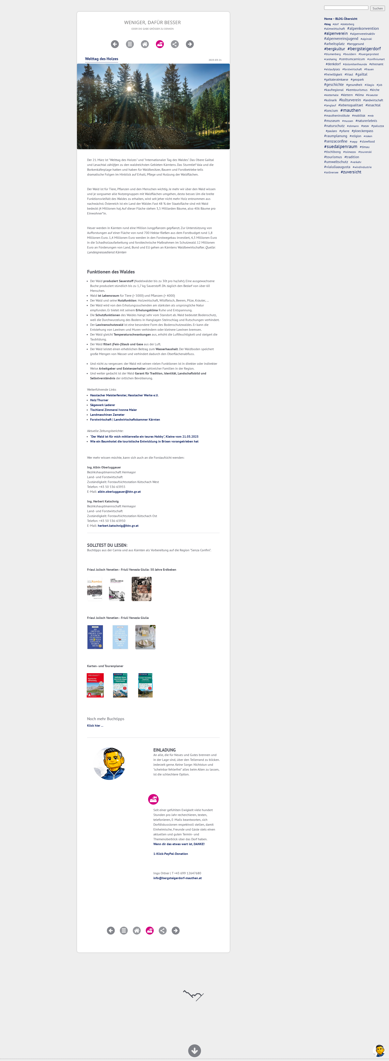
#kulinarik (330, 100)
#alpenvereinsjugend (341, 38)
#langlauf (330, 105)
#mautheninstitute (337, 115)
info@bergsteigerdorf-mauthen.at (177, 878)
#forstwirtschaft (352, 69)
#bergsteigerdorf (364, 48)
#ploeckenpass (362, 130)
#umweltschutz (336, 161)
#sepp (353, 141)
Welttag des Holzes (101, 58)
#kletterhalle (331, 95)
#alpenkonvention (363, 28)
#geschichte (334, 84)
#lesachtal (372, 105)
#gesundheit (354, 85)
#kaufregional (334, 90)
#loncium (331, 110)
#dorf (336, 24)
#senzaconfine (335, 141)
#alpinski (366, 39)
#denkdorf (333, 64)
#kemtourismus (357, 90)
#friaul (349, 74)
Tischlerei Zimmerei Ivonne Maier (113, 410)
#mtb (371, 115)
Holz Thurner (99, 400)
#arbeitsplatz (334, 43)
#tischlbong (332, 152)
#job (379, 85)
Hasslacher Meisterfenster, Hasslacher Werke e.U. (124, 395)
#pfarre (344, 131)
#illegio (369, 85)
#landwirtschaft (373, 100)
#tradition (351, 157)
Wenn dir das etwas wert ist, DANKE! (179, 844)
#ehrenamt (376, 64)
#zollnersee (331, 172)
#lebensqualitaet (350, 105)
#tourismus (333, 156)
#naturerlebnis (366, 120)
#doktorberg (347, 24)
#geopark (357, 79)
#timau (365, 147)
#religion (355, 136)
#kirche (374, 90)
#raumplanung (335, 135)
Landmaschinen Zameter (107, 415)
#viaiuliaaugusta (337, 166)
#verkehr (356, 162)
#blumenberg (332, 54)
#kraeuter (372, 95)
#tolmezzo (349, 152)
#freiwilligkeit (333, 74)
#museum (332, 120)
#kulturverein (350, 99)
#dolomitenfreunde (355, 64)
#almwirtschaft (334, 29)
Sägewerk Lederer (102, 405)
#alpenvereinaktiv (362, 33)
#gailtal (361, 74)
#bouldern (349, 54)
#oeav (365, 126)
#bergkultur (334, 48)
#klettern (347, 95)
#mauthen (350, 110)
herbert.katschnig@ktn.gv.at (118, 526)
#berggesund (355, 44)
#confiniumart (376, 59)
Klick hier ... (95, 725)
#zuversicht (351, 172)
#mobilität (358, 115)
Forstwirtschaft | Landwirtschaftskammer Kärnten (125, 419)
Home (328, 19)
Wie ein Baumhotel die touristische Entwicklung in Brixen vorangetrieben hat (144, 441)
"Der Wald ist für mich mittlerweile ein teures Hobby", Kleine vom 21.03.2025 (144, 436)
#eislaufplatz (332, 69)
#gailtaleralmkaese (336, 79)
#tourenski (365, 152)
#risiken (368, 136)
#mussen (347, 121)
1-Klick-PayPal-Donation (170, 854)
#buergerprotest (369, 54)
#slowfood (367, 141)
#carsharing (330, 59)
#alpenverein (336, 33)
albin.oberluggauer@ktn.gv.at (119, 491)
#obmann (353, 126)
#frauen (369, 69)
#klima (359, 95)
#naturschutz (334, 125)
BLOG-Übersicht (346, 19)
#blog (327, 24)
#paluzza (377, 126)
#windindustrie (362, 167)
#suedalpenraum (340, 146)
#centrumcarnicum (352, 59)
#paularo (331, 131)
